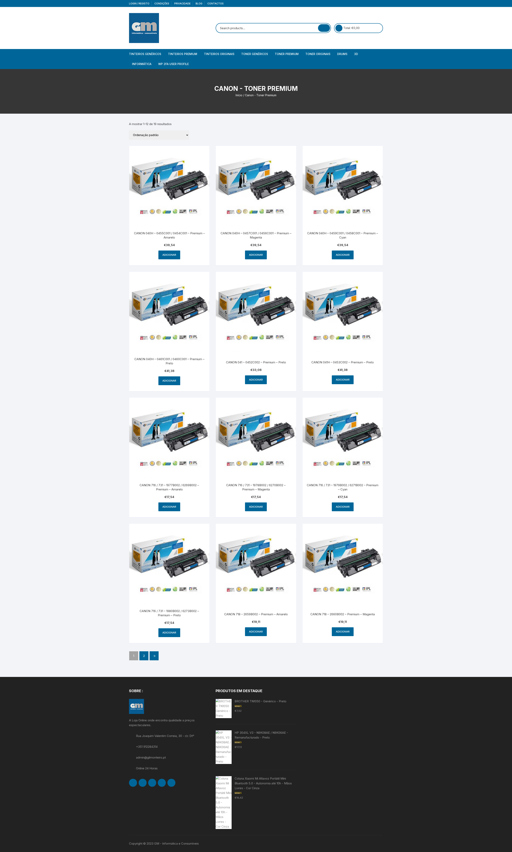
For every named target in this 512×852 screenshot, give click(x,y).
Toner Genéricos (254, 54)
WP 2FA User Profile (173, 64)
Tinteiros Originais (219, 54)
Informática (141, 64)
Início (239, 95)
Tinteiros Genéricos (145, 54)
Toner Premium (287, 54)
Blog (199, 3)
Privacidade (182, 3)
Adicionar (169, 254)
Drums (342, 54)
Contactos (215, 3)
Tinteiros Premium (182, 54)
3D (356, 54)
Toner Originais (317, 54)
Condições (161, 3)
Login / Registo (139, 3)
